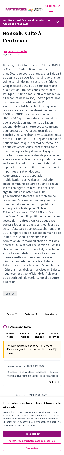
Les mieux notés (10, 335)
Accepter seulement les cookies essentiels (32, 440)
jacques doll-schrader (15, 51)
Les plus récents (24, 335)
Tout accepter (32, 433)
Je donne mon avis (16, 24)
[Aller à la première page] (24, 8)
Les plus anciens (39, 335)
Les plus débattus (54, 335)
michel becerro (16, 365)
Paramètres (32, 447)
